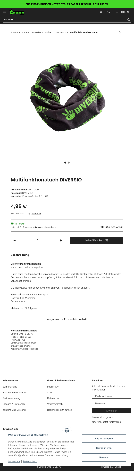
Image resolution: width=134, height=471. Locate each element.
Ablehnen (104, 457)
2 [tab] (69, 163)
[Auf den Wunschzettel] (116, 49)
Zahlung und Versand (14, 410)
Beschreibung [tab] (20, 255)
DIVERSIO (27, 193)
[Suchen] (128, 19)
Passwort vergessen (102, 417)
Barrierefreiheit (10, 386)
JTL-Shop (116, 467)
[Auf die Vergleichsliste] (107, 49)
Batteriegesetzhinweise (59, 410)
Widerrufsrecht (55, 404)
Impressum (14, 461)
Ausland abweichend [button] (46, 227)
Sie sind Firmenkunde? (15, 392)
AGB (49, 392)
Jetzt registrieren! (112, 422)
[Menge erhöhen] (60, 240)
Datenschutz (30, 461)
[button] (101, 12)
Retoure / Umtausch (14, 404)
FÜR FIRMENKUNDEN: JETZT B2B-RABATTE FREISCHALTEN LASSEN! (67, 4)
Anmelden (111, 410)
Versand (36, 213)
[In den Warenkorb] (13, 42)
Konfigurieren (104, 448)
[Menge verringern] (14, 240)
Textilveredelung (11, 398)
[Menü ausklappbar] (4, 10)
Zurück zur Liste (21, 32)
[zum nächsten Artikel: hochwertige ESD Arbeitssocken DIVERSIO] (120, 32)
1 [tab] (65, 163)
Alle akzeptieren (104, 438)
